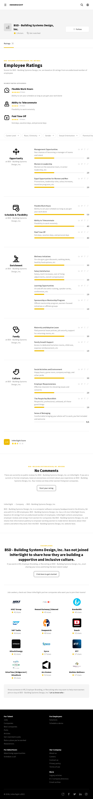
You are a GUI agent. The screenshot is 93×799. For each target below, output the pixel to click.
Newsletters (9, 743)
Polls (6, 730)
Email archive (55, 782)
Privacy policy (55, 763)
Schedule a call (10, 756)
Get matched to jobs (12, 737)
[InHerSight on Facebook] (69, 794)
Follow (79, 29)
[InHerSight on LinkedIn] (80, 794)
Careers (52, 756)
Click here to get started (46, 574)
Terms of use (54, 767)
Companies (8, 723)
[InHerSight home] (16, 5)
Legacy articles (55, 775)
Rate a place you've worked (15, 740)
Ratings (8, 43)
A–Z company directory (58, 778)
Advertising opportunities (14, 753)
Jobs (6, 720)
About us (53, 753)
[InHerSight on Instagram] (86, 794)
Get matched (35, 33)
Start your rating (46, 488)
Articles (7, 733)
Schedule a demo (56, 723)
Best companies (10, 726)
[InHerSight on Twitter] (75, 794)
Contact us (53, 760)
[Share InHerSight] (63, 794)
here (73, 523)
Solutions (53, 720)
